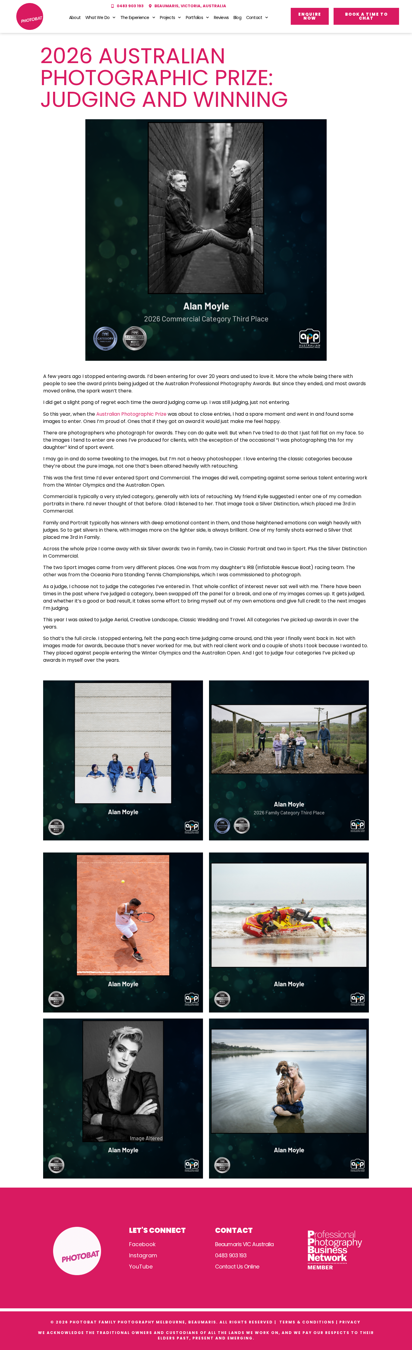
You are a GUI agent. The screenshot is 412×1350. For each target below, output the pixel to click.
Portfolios (194, 17)
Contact (254, 17)
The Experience (134, 17)
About (75, 17)
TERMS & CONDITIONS (306, 1322)
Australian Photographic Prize (131, 414)
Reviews (221, 17)
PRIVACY (350, 1322)
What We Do (97, 17)
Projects (167, 17)
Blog (237, 17)
